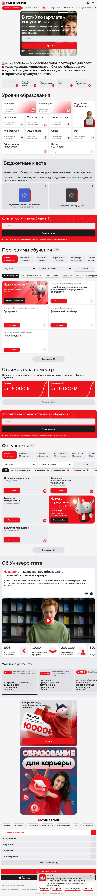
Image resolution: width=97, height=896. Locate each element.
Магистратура (47, 825)
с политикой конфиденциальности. (51, 53)
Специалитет (33, 825)
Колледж (6, 825)
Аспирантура (88, 825)
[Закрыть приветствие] (37, 873)
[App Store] (24, 877)
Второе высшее (63, 825)
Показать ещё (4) (48, 402)
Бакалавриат (19, 825)
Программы (56, 889)
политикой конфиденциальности (56, 239)
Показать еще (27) (48, 550)
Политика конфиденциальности (12, 885)
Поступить (12, 490)
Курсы (76, 825)
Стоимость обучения (73, 889)
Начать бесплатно (12, 8)
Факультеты (44, 889)
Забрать (48, 741)
